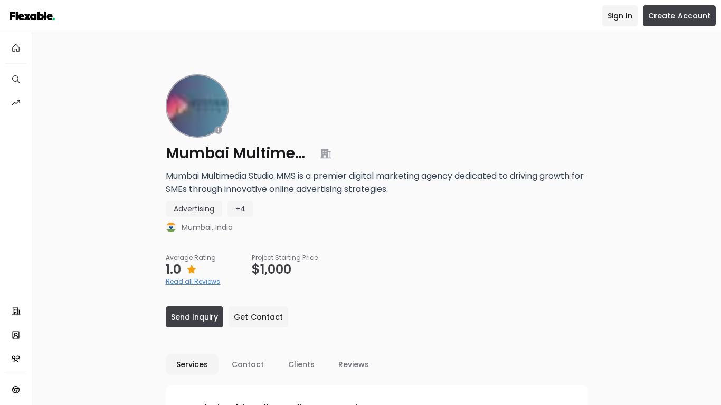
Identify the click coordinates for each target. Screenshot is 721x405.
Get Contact (258, 317)
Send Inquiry (195, 317)
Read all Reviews (193, 281)
